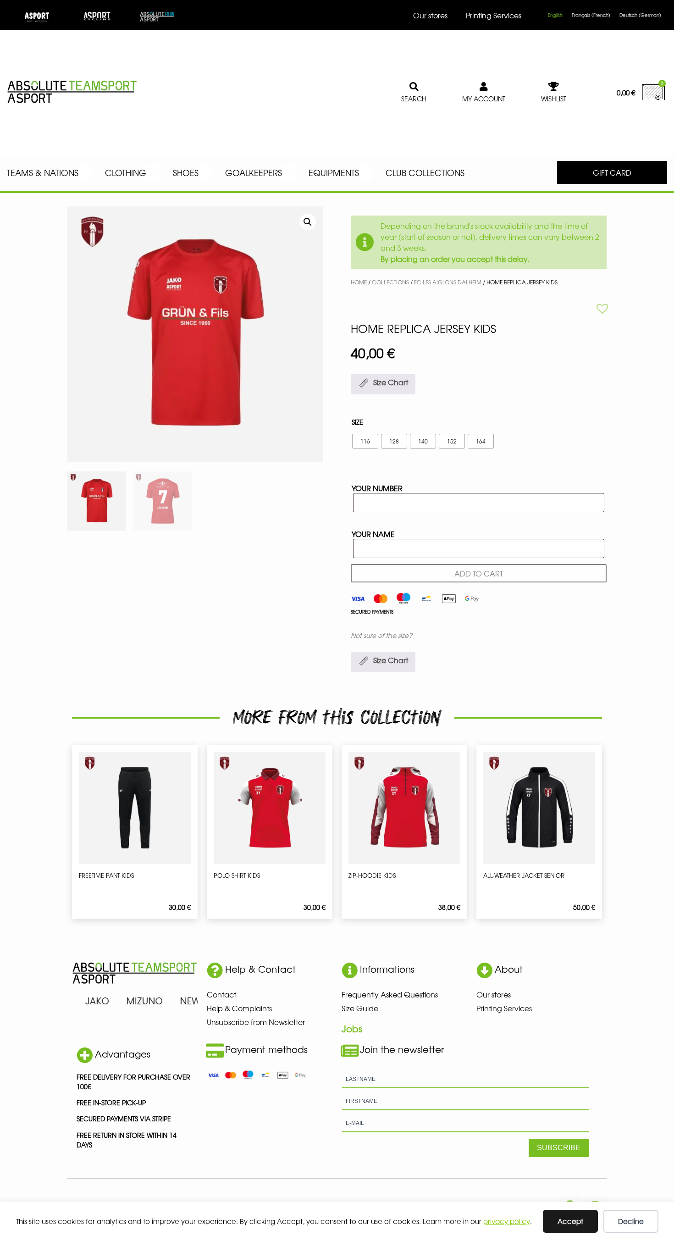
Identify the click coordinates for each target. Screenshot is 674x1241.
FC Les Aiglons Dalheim (447, 282)
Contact (221, 994)
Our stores (430, 15)
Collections (390, 282)
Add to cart (478, 573)
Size (357, 422)
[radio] (365, 441)
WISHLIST (553, 98)
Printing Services (493, 15)
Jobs (352, 1028)
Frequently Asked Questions (390, 994)
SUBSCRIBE (558, 1148)
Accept (570, 1221)
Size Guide (360, 1008)
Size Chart (390, 382)
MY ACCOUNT (483, 98)
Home (359, 282)
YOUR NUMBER (377, 488)
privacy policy (506, 1221)
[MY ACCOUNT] (483, 86)
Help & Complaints (239, 1008)
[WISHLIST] (553, 86)
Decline (631, 1221)
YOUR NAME (373, 533)
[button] (307, 222)
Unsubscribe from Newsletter (256, 1021)
